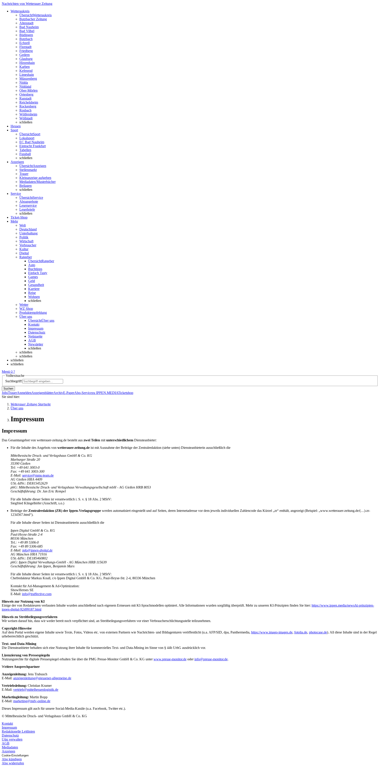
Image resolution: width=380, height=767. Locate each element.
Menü (6, 371)
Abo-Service (83, 393)
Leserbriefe (27, 209)
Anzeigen (8, 751)
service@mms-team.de (38, 475)
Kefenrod (26, 70)
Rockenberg (27, 106)
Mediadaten (10, 747)
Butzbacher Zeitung (33, 19)
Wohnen (34, 297)
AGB (32, 340)
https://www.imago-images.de (271, 632)
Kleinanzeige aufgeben (35, 178)
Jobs (5, 393)
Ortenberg (26, 94)
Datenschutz (36, 332)
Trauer (23, 174)
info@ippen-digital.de (37, 550)
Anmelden (24, 393)
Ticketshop (125, 393)
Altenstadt (26, 23)
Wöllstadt (26, 118)
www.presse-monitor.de (169, 659)
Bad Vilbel (26, 31)
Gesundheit (36, 285)
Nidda (23, 82)
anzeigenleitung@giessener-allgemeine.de (42, 678)
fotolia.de (300, 632)
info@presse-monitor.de (211, 659)
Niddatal (25, 86)
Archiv (58, 393)
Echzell (24, 43)
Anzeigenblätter (42, 393)
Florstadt (25, 47)
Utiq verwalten (12, 739)
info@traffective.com (36, 594)
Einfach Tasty (37, 273)
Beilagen (25, 186)
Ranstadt (25, 98)
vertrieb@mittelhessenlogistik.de (35, 689)
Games (33, 277)
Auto (31, 265)
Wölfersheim (28, 114)
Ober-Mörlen (28, 90)
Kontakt (33, 324)
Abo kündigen (12, 759)
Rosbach (25, 110)
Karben (24, 67)
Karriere (34, 289)
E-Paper (68, 393)
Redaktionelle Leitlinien (18, 731)
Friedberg (26, 51)
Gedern (24, 55)
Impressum (35, 328)
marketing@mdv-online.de (31, 701)
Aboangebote (28, 201)
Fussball (25, 154)
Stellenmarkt (28, 170)
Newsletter (35, 344)
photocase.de (318, 632)
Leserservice (28, 205)
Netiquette (35, 336)
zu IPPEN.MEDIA (105, 393)
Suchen (8, 388)
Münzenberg (28, 78)
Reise (32, 293)
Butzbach (26, 39)
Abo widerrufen (13, 763)
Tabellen (25, 150)
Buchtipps (35, 269)
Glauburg (26, 59)
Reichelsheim (28, 102)
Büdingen (26, 35)
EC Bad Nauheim (31, 142)
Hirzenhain (27, 63)
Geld (31, 281)
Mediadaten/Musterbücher (37, 182)
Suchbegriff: (13, 381)
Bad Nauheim (29, 27)
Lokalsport (26, 138)
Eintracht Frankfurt (32, 146)
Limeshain (26, 74)
